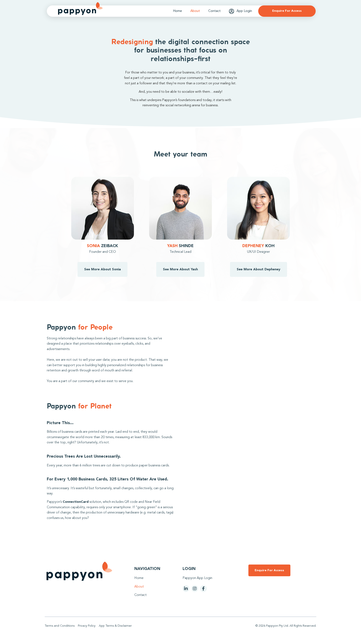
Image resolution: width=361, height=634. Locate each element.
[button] (287, 11)
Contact (214, 11)
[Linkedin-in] (186, 588)
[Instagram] (194, 588)
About (195, 11)
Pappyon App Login (197, 578)
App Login (244, 11)
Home (177, 11)
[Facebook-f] (203, 588)
